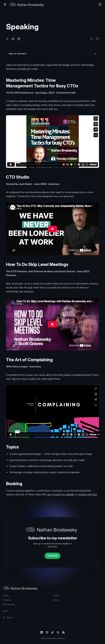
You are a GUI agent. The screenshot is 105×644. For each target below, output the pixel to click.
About (56, 600)
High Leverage (9, 604)
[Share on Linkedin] (19, 39)
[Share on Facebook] (13, 39)
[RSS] (63, 632)
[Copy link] (91, 38)
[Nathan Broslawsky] (27, 4)
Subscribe (52, 555)
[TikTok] (52, 632)
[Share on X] (7, 39)
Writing (5, 596)
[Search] (100, 4)
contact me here (87, 494)
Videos (56, 596)
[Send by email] (97, 38)
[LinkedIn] (41, 632)
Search (10, 617)
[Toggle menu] (5, 4)
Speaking (7, 600)
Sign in (5, 611)
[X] (58, 632)
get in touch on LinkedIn (60, 494)
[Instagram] (47, 632)
